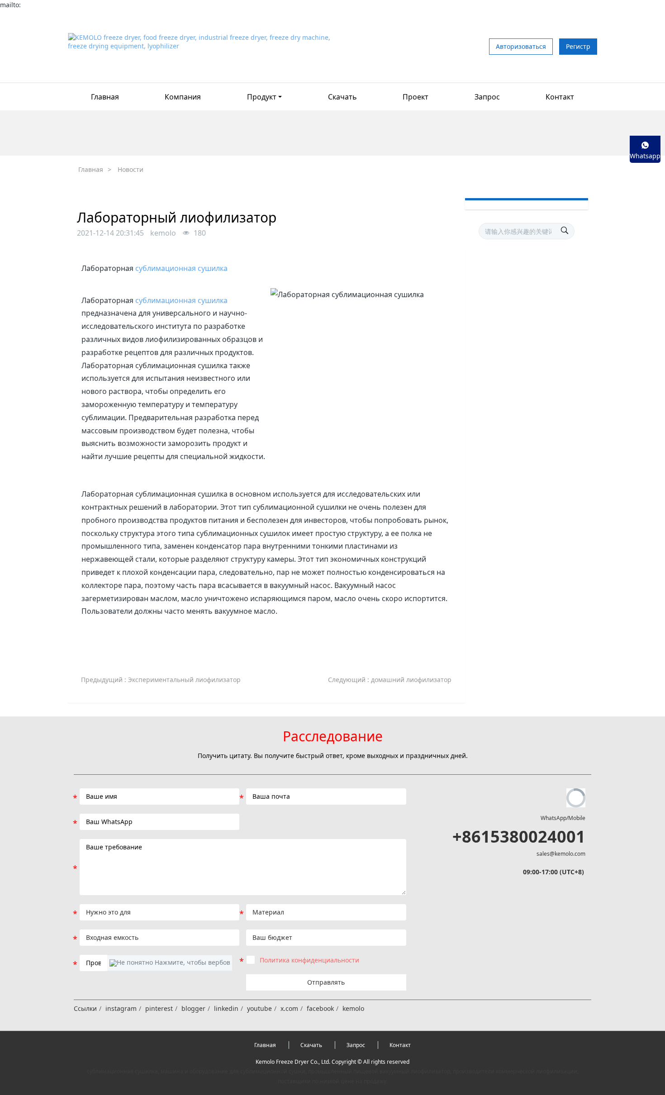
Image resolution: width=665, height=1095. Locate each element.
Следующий (389, 679)
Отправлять (326, 982)
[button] (169, 963)
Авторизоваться (521, 46)
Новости (130, 169)
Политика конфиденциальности (309, 960)
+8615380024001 (518, 836)
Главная (105, 97)
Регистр (578, 46)
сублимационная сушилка (181, 268)
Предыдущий (161, 679)
